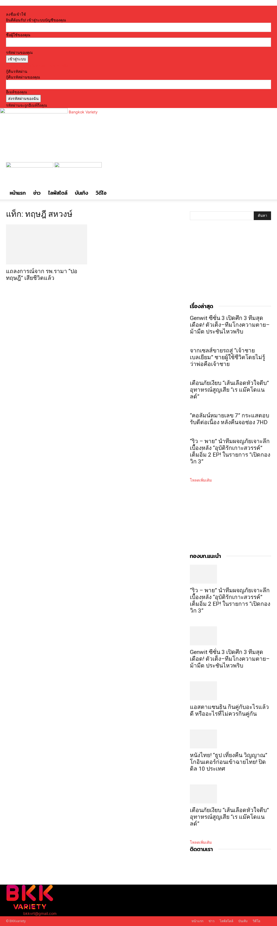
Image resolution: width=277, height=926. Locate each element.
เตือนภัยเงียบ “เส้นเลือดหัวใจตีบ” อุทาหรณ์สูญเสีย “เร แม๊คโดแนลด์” (229, 390)
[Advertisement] (230, 267)
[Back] (74, 8)
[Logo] (30, 166)
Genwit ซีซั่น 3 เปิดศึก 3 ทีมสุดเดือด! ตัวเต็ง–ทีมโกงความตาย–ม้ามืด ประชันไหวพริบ (230, 325)
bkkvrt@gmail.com (40, 913)
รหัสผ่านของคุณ (19, 52)
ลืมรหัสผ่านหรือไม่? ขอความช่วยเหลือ (37, 65)
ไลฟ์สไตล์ (57, 193)
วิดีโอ (101, 193)
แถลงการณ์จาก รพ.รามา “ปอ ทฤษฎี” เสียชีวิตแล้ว (41, 274)
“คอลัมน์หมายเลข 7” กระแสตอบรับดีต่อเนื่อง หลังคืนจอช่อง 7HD (229, 419)
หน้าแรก (18, 193)
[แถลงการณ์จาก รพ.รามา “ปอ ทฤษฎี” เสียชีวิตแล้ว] (46, 244)
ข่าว (37, 193)
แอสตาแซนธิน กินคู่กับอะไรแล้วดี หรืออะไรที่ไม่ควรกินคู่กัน (229, 710)
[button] (264, 169)
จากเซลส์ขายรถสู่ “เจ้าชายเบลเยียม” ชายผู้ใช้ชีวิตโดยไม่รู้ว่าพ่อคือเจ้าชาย (227, 357)
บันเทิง (81, 193)
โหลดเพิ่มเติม (201, 480)
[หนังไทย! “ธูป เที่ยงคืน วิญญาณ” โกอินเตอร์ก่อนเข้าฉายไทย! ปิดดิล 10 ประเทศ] (230, 738)
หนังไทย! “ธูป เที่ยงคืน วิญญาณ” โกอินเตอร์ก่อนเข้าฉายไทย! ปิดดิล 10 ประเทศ (228, 762)
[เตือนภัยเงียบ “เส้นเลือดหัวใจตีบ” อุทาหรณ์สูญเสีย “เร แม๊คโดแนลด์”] (230, 793)
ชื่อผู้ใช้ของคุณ (18, 34)
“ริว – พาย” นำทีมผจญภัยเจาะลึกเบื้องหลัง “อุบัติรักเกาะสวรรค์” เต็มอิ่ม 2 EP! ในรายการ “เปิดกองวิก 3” (230, 451)
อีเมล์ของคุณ (16, 91)
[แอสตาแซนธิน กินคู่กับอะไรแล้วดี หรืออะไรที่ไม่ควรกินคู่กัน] (230, 690)
